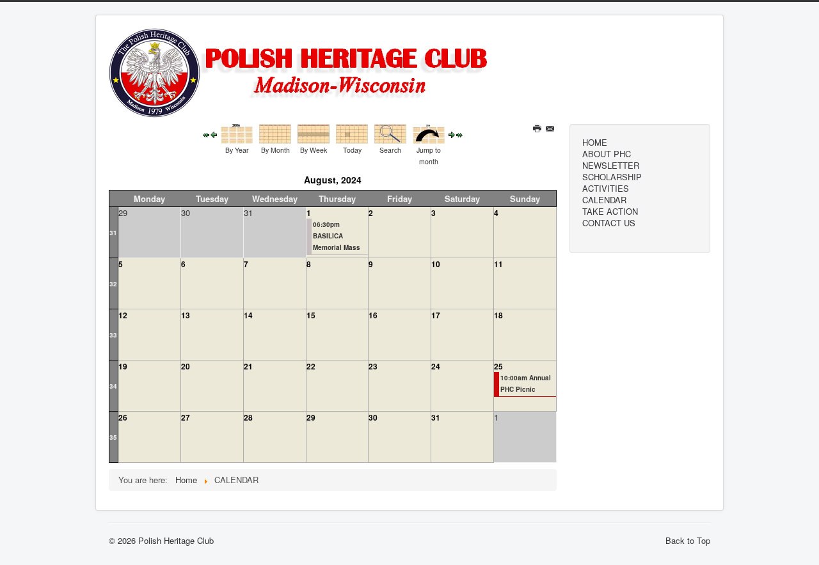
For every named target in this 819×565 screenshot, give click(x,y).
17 (435, 315)
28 (248, 417)
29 (310, 417)
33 (113, 334)
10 (435, 264)
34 (113, 386)
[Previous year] (206, 134)
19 (122, 366)
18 (498, 315)
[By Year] (237, 133)
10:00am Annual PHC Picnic (525, 383)
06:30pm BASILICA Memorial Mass (336, 236)
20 (185, 366)
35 (113, 437)
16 (373, 315)
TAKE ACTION (610, 211)
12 (122, 315)
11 (498, 264)
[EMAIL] (551, 129)
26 (122, 417)
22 (310, 366)
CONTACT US (608, 223)
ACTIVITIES (605, 188)
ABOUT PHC (606, 154)
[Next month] (452, 134)
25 (498, 366)
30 (373, 417)
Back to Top (687, 540)
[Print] (538, 129)
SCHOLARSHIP (612, 177)
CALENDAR (604, 200)
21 (248, 366)
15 (310, 315)
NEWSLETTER (610, 165)
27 (185, 417)
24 (435, 366)
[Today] (352, 133)
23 (373, 366)
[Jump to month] (429, 133)
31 (113, 232)
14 (248, 315)
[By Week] (314, 133)
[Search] (390, 133)
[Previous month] (214, 134)
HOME (594, 142)
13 (185, 315)
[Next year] (459, 134)
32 (113, 283)
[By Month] (275, 133)
